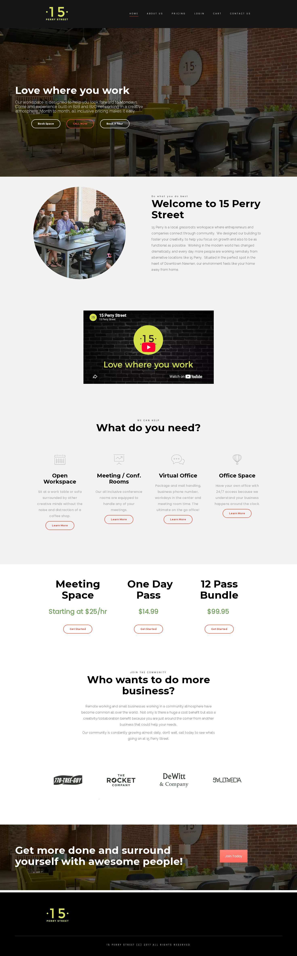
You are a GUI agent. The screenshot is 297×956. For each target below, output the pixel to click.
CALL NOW (80, 123)
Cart (217, 13)
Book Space (46, 123)
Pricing (179, 13)
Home (134, 13)
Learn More (60, 525)
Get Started (78, 629)
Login (199, 13)
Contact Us (240, 13)
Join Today (233, 856)
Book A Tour (114, 123)
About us (155, 13)
